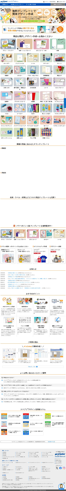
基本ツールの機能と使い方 (17, 288)
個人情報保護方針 (19, 478)
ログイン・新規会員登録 (50, 1)
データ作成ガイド (19, 468)
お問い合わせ (58, 460)
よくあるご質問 (32, 466)
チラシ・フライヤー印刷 (20, 452)
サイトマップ (58, 463)
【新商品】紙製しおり (12, 286)
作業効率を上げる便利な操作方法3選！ (33, 288)
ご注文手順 (18, 469)
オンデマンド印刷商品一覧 (34, 456)
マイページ (58, 459)
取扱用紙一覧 (5, 458)
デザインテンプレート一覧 (8, 462)
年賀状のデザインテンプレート (48, 462)
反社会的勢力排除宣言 (46, 478)
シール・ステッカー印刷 (46, 452)
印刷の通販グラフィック (6, 486)
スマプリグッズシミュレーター (9, 456)
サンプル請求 (58, 461)
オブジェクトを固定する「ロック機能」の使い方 (36, 278)
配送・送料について (46, 469)
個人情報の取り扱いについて (34, 478)
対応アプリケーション (46, 468)
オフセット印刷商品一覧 (20, 456)
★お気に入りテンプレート (17, 4)
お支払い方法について (46, 471)
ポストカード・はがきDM (33, 452)
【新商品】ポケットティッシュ (14, 284)
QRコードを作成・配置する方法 (18, 274)
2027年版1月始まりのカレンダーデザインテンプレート (19, 282)
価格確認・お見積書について (8, 469)
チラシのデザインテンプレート (34, 462)
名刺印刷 (4, 452)
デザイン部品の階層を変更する (18, 278)
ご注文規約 (5, 478)
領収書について (6, 472)
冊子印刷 (4, 453)
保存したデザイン (58, 4)
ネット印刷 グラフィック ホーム (6, 6)
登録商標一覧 (50, 441)
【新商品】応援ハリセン (13, 272)
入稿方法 (4, 468)
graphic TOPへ (62, 1)
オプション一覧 (45, 456)
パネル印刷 (18, 455)
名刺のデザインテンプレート (21, 462)
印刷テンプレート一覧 (33, 468)
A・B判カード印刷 (32, 453)
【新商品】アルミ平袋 (12, 276)
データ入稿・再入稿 (31, 4)
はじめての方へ (19, 466)
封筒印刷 (4, 455)
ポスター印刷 (18, 453)
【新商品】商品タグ (12, 280)
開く (61, 486)
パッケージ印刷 (45, 453)
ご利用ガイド (5, 4)
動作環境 (44, 466)
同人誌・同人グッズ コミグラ (47, 455)
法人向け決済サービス (20, 472)
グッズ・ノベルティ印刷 (33, 455)
